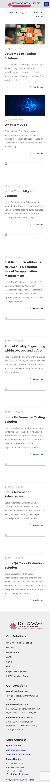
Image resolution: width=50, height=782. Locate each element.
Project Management (16, 671)
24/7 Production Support (18, 676)
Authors (36, 12)
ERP (8, 666)
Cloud (9, 661)
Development (13, 652)
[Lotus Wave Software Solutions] (25, 4)
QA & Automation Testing (19, 642)
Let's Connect (16, 739)
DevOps (10, 647)
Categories (10, 12)
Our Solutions (16, 636)
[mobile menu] (46, 4)
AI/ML (9, 657)
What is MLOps (16, 124)
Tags (22, 12)
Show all (41, 16)
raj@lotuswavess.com (16, 749)
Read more (38, 86)
